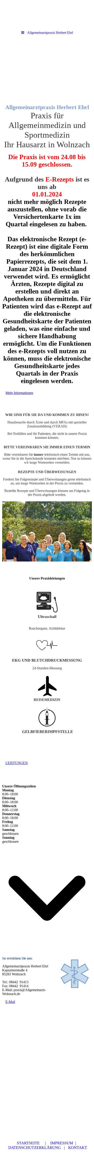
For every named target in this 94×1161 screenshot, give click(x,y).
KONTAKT (77, 1147)
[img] (47, 62)
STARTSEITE (28, 1143)
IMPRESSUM (61, 1143)
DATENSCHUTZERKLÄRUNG (34, 1147)
